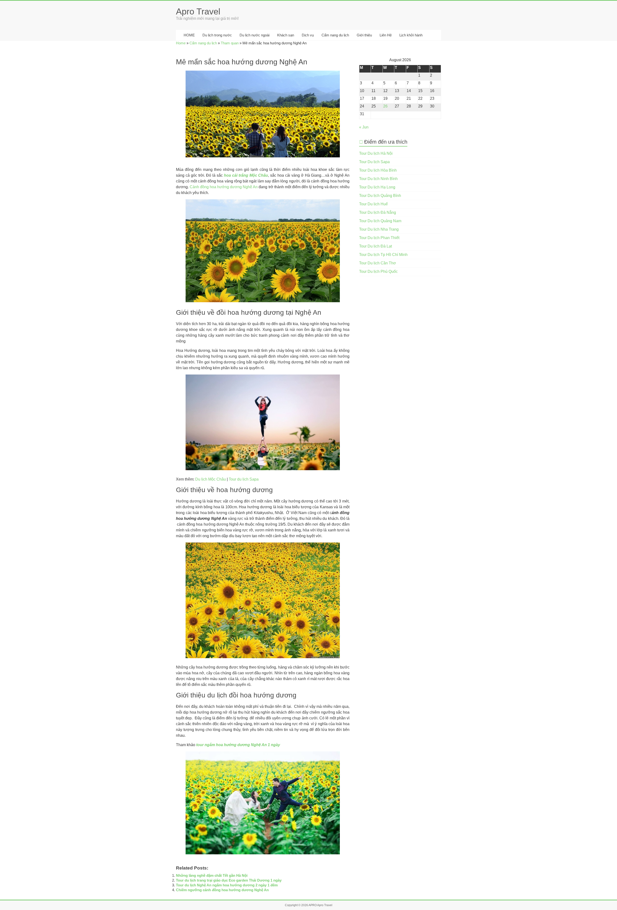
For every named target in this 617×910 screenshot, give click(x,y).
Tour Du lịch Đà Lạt (375, 246)
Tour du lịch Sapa (244, 479)
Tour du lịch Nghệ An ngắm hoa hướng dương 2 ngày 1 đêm (227, 885)
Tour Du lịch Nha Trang (379, 229)
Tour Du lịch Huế (373, 204)
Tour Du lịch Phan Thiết (379, 238)
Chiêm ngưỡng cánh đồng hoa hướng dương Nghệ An (222, 890)
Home (181, 43)
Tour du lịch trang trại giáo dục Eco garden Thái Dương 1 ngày (229, 880)
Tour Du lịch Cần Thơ (377, 263)
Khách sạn (285, 35)
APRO (312, 905)
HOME (189, 35)
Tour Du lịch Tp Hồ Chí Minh (383, 255)
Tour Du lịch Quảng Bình (380, 196)
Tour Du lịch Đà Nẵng (377, 212)
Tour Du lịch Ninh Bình (378, 179)
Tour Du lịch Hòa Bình (378, 170)
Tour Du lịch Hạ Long (377, 187)
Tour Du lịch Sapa (374, 162)
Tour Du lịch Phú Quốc (378, 271)
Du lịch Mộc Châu (210, 479)
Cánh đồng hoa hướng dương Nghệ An (224, 187)
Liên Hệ (386, 35)
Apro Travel (198, 11)
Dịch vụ (308, 35)
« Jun (364, 127)
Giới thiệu (364, 35)
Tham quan (230, 43)
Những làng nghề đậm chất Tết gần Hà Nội (212, 875)
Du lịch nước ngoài (254, 35)
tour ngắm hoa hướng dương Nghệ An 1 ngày (238, 745)
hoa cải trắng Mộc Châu (246, 175)
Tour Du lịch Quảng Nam (380, 221)
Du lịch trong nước (217, 35)
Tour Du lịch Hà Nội (376, 153)
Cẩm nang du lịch (335, 35)
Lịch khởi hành (411, 35)
